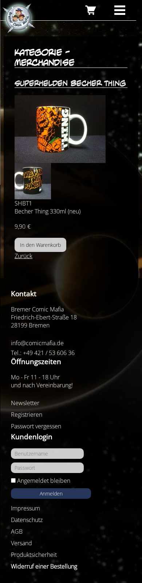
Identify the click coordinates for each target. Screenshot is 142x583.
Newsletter (25, 403)
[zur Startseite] (18, 18)
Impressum (25, 508)
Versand (21, 543)
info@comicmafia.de (37, 343)
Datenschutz (27, 520)
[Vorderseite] (71, 129)
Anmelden (51, 493)
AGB (17, 531)
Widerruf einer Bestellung (44, 566)
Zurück (23, 256)
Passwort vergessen (36, 426)
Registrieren (26, 415)
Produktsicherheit (34, 555)
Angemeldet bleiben (43, 481)
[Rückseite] (71, 181)
